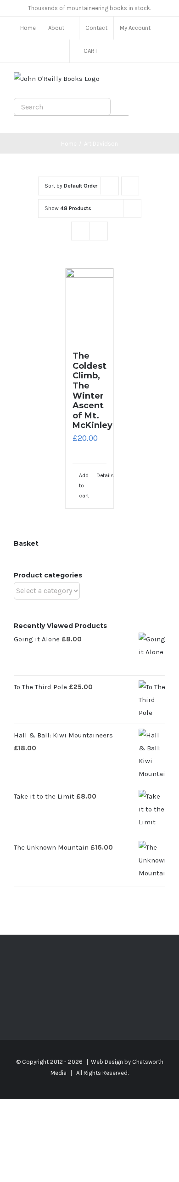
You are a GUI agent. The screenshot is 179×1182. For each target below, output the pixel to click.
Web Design (107, 1061)
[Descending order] (130, 186)
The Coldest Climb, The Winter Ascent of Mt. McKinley (92, 390)
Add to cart (84, 485)
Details (101, 475)
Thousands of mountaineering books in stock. (89, 8)
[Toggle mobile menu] (161, 81)
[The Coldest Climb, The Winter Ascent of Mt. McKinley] (90, 305)
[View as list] (98, 231)
